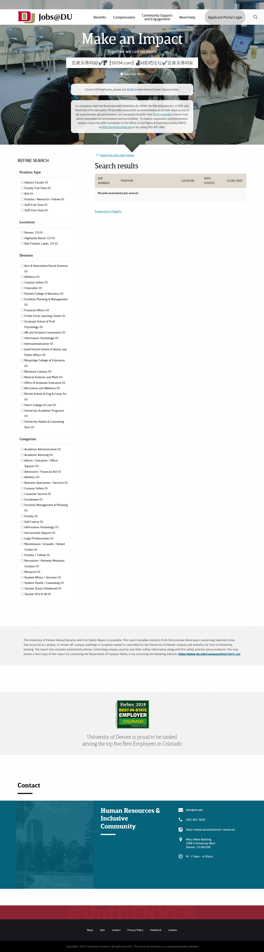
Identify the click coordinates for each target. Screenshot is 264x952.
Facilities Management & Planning (46, 507)
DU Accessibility (162, 114)
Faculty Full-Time (37, 188)
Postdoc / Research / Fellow (43, 199)
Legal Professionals (38, 538)
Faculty (30, 516)
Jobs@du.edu (194, 810)
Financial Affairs (36, 310)
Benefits (100, 17)
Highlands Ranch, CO (39, 238)
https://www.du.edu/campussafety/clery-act (209, 654)
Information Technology (41, 338)
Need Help (187, 17)
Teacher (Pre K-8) (37, 594)
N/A (28, 193)
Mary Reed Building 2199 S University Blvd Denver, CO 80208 (200, 843)
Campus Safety (35, 282)
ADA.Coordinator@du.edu (117, 127)
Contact (116, 930)
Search (255, 17)
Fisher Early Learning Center (44, 316)
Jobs (102, 930)
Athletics (31, 277)
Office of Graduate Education (44, 383)
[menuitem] (100, 17)
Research (31, 572)
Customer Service (37, 494)
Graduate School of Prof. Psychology (39, 324)
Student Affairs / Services (42, 577)
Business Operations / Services (45, 483)
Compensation (124, 17)
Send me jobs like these (117, 155)
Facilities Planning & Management (46, 301)
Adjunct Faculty (35, 182)
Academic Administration (42, 449)
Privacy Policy (135, 930)
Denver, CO (33, 232)
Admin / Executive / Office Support (41, 463)
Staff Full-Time (35, 205)
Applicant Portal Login (225, 17)
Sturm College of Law (39, 405)
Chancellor (32, 288)
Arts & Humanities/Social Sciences (46, 268)
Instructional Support (39, 533)
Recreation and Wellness (41, 388)
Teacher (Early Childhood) (42, 588)
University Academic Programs (44, 413)
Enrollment (33, 499)
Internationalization (38, 343)
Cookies (172, 930)
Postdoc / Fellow (36, 555)
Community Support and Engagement (157, 17)
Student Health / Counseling (43, 583)
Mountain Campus (37, 371)
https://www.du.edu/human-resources (210, 829)
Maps (90, 930)
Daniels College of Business (43, 293)
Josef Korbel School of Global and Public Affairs (45, 352)
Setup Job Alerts (134, 73)
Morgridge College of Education (44, 363)
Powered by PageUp (108, 211)
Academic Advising (38, 455)
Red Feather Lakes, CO (40, 243)
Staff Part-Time (35, 210)
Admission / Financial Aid (42, 471)
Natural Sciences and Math (43, 377)
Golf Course (33, 522)
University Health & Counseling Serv (44, 424)
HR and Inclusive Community (44, 332)
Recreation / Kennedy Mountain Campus (44, 563)
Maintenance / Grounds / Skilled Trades (44, 546)
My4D (130, 89)
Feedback (155, 930)
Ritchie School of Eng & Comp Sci (45, 396)
